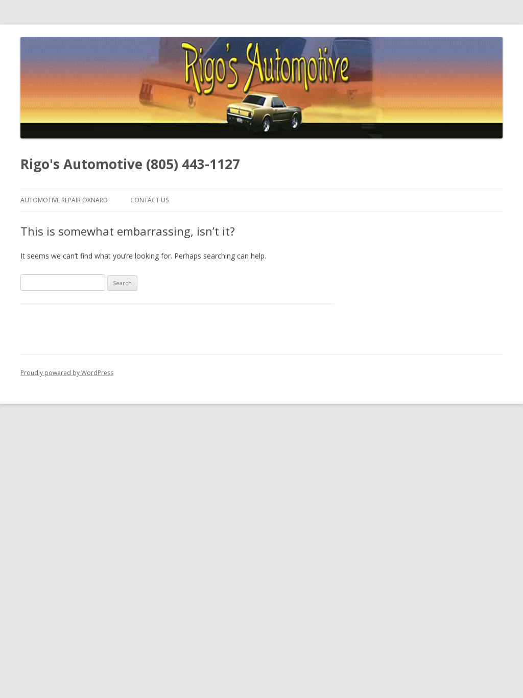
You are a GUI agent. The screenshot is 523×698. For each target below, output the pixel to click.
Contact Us (149, 200)
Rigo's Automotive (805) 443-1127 (130, 164)
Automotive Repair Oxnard (64, 200)
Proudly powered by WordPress (66, 372)
